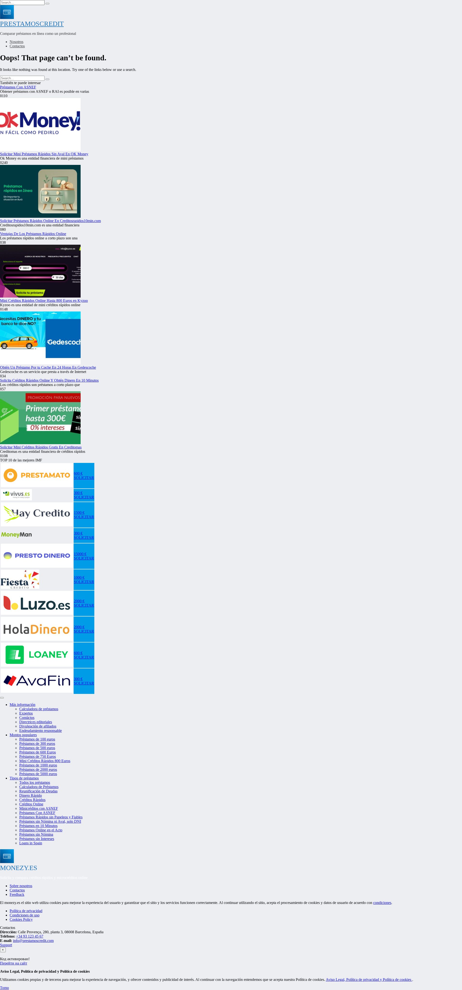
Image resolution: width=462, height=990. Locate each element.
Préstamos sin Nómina (36, 834)
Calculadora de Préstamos (38, 787)
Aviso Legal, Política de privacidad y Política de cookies (369, 980)
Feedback (17, 894)
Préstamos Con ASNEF (18, 87)
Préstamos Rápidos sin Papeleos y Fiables (51, 817)
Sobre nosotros (21, 886)
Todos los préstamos (34, 782)
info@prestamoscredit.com (33, 941)
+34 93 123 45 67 (29, 936)
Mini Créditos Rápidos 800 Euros (44, 761)
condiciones (382, 903)
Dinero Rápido (30, 795)
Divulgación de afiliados (37, 726)
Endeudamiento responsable (40, 730)
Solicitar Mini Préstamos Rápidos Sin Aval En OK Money (44, 154)
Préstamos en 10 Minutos (38, 826)
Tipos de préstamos (24, 778)
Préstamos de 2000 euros (38, 769)
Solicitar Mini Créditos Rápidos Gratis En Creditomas (41, 447)
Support (6, 945)
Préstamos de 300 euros (37, 743)
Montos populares (23, 735)
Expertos (26, 713)
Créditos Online (31, 804)
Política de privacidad (26, 911)
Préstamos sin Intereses (36, 839)
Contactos (17, 46)
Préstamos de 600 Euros (37, 752)
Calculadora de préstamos (38, 709)
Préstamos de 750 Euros (37, 756)
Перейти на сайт (13, 963)
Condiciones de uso (24, 915)
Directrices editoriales (35, 722)
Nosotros (16, 42)
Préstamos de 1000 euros (38, 765)
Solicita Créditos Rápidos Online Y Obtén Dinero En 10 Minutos (49, 380)
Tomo (4, 988)
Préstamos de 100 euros (37, 739)
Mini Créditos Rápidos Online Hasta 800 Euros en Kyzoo (44, 301)
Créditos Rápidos (32, 800)
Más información (22, 705)
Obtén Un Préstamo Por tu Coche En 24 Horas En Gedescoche (48, 367)
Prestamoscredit (32, 23)
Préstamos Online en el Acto (40, 830)
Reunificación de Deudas (38, 791)
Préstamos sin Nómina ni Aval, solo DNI (50, 821)
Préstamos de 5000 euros (38, 774)
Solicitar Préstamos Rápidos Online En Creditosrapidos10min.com (50, 221)
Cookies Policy (21, 919)
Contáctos (26, 718)
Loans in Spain (30, 843)
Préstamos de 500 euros (37, 748)
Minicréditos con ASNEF (38, 808)
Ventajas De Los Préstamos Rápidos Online (33, 234)
